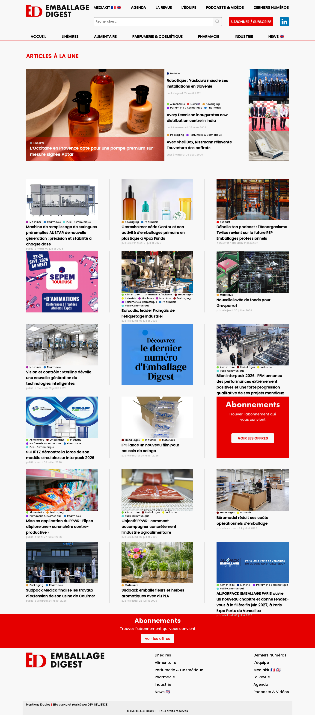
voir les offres (157, 638)
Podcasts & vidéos (225, 7)
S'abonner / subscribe (251, 21)
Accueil (38, 36)
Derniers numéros (271, 7)
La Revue (164, 7)
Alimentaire (105, 36)
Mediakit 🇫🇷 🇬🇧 (107, 7)
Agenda (138, 7)
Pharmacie (208, 36)
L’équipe (188, 7)
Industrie (163, 684)
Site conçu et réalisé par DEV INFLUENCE (80, 704)
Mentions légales (38, 704)
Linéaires (70, 36)
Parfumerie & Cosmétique (157, 36)
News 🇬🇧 (276, 36)
